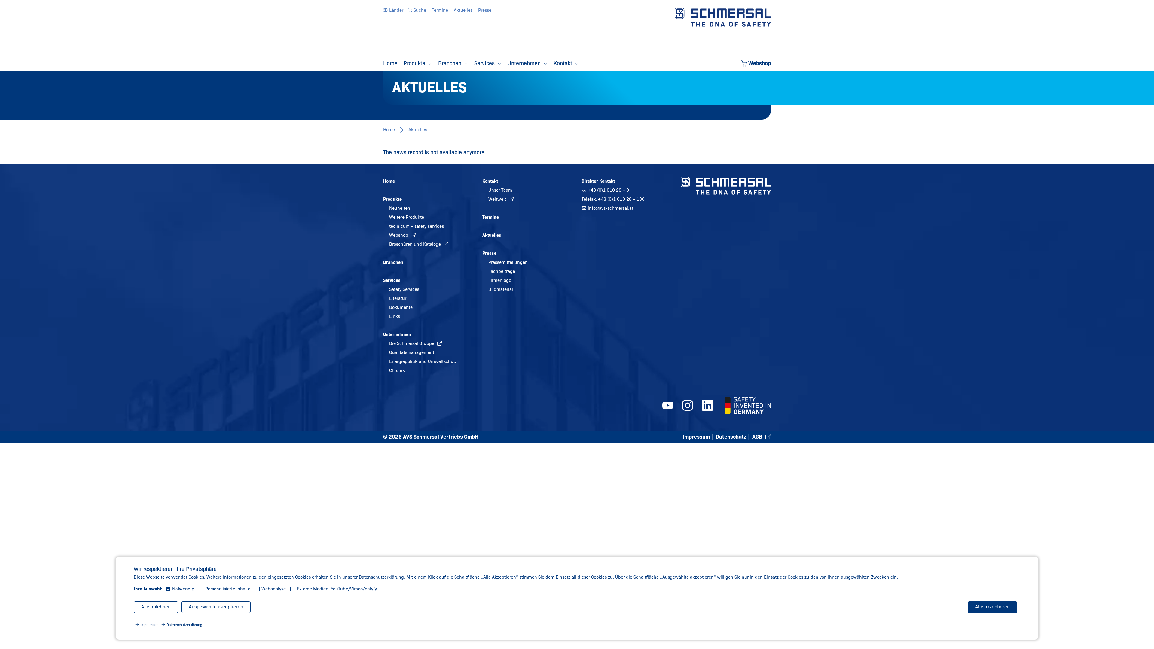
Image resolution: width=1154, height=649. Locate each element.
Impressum (149, 625)
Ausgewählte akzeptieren (216, 607)
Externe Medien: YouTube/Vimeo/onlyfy (337, 589)
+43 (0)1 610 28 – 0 (608, 190)
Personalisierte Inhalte (227, 589)
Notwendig (183, 589)
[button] (393, 10)
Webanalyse (273, 589)
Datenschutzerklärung (184, 625)
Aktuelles (417, 130)
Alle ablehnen (156, 607)
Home (389, 130)
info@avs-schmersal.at (610, 208)
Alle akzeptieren (992, 607)
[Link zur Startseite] (723, 17)
